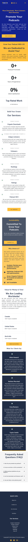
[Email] (14, 3)
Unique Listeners (15, 524)
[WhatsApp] (16, 3)
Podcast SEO (15, 526)
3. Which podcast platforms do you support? (11, 472)
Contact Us (14, 504)
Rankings (15, 529)
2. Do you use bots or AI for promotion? (12, 467)
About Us (14, 500)
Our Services (14, 509)
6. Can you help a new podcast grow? (12, 480)
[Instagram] (12, 3)
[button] (14, 463)
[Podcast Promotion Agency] (5, 3)
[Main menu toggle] (25, 2)
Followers (15, 527)
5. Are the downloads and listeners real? (13, 476)
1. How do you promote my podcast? (12, 463)
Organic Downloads (15, 523)
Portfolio (14, 513)
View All (15, 531)
